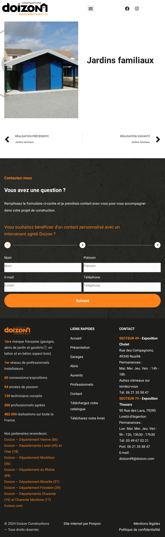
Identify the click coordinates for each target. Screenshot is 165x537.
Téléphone (92, 277)
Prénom (90, 257)
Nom (8, 257)
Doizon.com (13, 505)
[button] (90, 8)
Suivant (82, 301)
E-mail (9, 277)
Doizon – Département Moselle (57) (32, 481)
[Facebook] (127, 8)
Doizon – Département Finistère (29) (32, 487)
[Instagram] (137, 8)
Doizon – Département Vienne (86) (31, 439)
